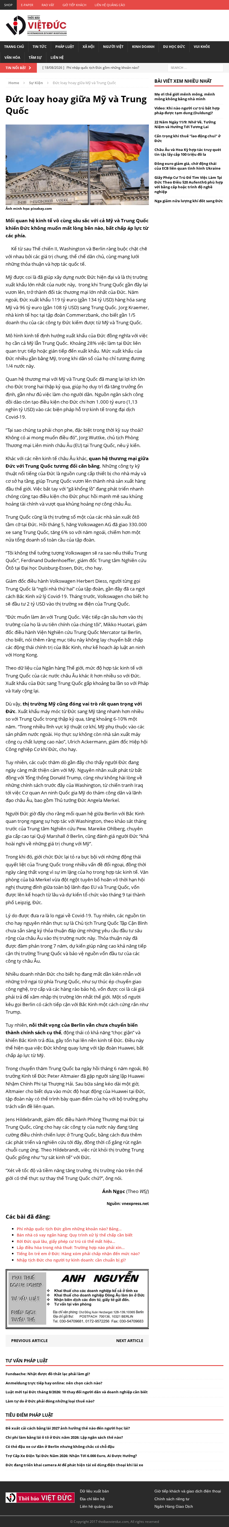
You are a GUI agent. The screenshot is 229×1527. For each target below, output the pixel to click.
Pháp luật (64, 46)
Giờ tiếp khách (74, 5)
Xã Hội (88, 46)
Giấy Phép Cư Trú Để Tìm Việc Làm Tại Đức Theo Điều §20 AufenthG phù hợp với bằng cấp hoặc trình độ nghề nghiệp (188, 184)
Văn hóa (12, 57)
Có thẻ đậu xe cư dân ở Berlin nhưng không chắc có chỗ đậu (60, 1446)
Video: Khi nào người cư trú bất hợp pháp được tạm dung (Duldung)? (187, 110)
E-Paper (27, 5)
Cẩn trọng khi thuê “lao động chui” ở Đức (187, 138)
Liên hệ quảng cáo (110, 5)
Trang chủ (14, 46)
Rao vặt (48, 5)
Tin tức (40, 46)
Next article (129, 1340)
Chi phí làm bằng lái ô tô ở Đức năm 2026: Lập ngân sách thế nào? (64, 1437)
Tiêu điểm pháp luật (29, 1415)
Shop (8, 5)
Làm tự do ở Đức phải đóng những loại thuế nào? (50, 1401)
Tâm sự (35, 57)
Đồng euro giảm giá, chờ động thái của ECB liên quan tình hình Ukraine (187, 166)
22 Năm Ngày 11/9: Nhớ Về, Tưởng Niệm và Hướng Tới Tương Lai (185, 124)
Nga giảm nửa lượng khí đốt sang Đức (188, 200)
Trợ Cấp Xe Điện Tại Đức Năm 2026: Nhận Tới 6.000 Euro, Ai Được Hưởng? (71, 1455)
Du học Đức (174, 46)
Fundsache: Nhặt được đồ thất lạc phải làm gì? (48, 1373)
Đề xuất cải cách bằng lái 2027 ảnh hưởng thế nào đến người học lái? (68, 1428)
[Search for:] (195, 67)
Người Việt (113, 46)
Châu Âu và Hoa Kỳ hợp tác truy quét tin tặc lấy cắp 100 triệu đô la (187, 152)
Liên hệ (57, 57)
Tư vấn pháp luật (27, 1361)
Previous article (29, 1340)
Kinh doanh (143, 46)
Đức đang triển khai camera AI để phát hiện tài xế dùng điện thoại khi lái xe (74, 1464)
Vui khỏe (202, 46)
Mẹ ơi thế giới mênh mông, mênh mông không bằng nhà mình (184, 96)
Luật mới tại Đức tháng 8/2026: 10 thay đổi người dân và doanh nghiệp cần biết (77, 1391)
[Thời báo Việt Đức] (36, 25)
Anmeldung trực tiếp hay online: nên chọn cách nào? (54, 1382)
